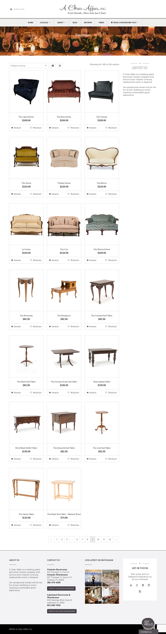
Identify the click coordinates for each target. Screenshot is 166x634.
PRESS (101, 22)
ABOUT (60, 22)
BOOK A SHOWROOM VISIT (124, 22)
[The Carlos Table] (23, 489)
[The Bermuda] (23, 290)
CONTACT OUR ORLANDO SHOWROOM (61, 588)
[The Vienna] (98, 91)
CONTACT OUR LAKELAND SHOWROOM (62, 611)
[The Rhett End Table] (23, 356)
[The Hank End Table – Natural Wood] (60, 489)
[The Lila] (60, 224)
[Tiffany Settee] (60, 158)
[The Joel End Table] (98, 422)
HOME (30, 22)
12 (110, 539)
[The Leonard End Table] (98, 290)
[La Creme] (23, 224)
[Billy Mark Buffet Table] (23, 422)
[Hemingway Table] (98, 356)
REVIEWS (88, 22)
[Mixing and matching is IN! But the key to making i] (93, 595)
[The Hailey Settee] (98, 224)
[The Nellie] (98, 158)
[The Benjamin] (60, 290)
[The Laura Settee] (23, 91)
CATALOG (44, 22)
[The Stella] (23, 158)
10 (98, 539)
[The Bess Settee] (60, 91)
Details (17, 127)
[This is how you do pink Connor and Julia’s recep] (110, 578)
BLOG (75, 22)
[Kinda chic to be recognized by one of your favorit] (93, 578)
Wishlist (37, 127)
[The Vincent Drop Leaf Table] (60, 356)
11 (104, 539)
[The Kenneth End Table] (60, 422)
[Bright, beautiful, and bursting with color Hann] (110, 595)
